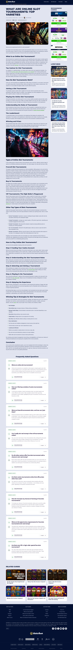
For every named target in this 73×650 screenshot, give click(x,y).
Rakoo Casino (10, 617)
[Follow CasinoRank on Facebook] (53, 628)
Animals (46, 609)
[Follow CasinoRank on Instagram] (56, 628)
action (15, 302)
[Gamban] (37, 639)
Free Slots (60, 1)
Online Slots (46, 1)
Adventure (47, 615)
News (66, 1)
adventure (8, 203)
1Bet (10, 611)
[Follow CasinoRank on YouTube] (61, 628)
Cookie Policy (24, 648)
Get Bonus (59, 23)
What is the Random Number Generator (28, 617)
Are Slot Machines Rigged (28, 609)
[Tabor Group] (42, 639)
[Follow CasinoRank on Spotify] (63, 628)
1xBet (10, 609)
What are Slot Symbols (28, 611)
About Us (62, 609)
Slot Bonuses (53, 1)
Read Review (59, 25)
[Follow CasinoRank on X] (58, 628)
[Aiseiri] (47, 639)
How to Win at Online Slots (28, 615)
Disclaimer (32, 648)
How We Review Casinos (62, 613)
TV (46, 617)
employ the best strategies (38, 110)
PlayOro (9, 615)
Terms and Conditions (14, 648)
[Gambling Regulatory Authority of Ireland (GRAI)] (21, 639)
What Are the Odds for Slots (28, 613)
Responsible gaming (52, 648)
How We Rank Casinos (62, 615)
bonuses (16, 65)
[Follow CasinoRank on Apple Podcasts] (66, 628)
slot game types (31, 269)
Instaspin (10, 613)
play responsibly (16, 277)
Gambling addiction (41, 648)
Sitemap (61, 648)
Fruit (47, 611)
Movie (47, 613)
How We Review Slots (62, 617)
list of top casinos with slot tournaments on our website (22, 71)
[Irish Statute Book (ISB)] (29, 639)
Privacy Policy (62, 611)
